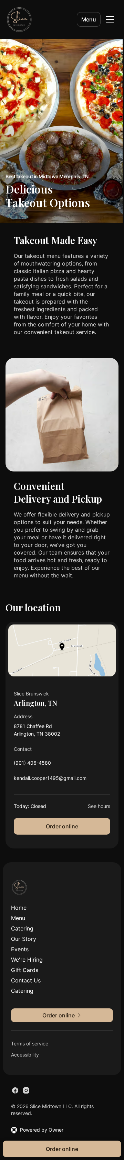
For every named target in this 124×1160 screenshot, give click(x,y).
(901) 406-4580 (32, 764)
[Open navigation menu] (110, 19)
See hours (99, 806)
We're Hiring (27, 959)
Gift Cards (24, 969)
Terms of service (29, 1043)
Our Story (23, 938)
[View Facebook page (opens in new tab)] (15, 1090)
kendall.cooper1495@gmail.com (50, 779)
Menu (88, 19)
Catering (22, 928)
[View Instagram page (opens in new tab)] (26, 1090)
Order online (62, 826)
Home (19, 907)
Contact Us (26, 980)
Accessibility (25, 1055)
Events (20, 949)
